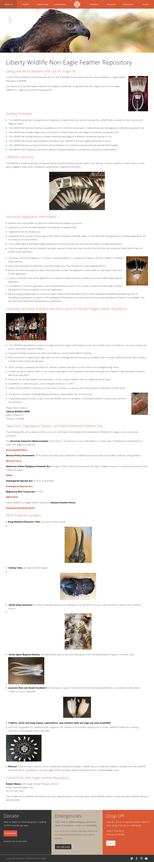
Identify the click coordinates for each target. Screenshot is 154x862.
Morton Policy (14, 460)
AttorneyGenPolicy (16, 450)
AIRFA (9, 475)
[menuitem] (8, 4)
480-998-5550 (63, 846)
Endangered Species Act (19, 486)
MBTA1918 (12, 497)
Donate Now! (10, 833)
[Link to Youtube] (146, 858)
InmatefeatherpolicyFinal (20, 507)
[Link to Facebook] (136, 858)
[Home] (77, 4)
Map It (111, 843)
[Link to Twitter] (132, 858)
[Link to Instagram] (141, 858)
